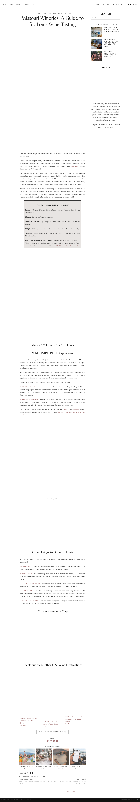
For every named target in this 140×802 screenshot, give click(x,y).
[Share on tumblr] (33, 773)
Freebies (35, 4)
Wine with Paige (12, 799)
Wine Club (117, 4)
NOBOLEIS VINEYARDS (29, 399)
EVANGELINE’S (26, 573)
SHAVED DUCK (26, 566)
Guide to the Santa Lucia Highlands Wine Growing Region (73, 719)
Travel (19, 4)
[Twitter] (126, 4)
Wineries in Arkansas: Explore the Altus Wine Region (70, 781)
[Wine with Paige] (70, 4)
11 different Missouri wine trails (67, 246)
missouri (24, 776)
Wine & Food (8, 4)
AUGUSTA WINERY (27, 387)
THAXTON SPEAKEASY (29, 600)
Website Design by (130, 799)
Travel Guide (40, 776)
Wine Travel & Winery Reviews (60, 13)
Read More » (23, 725)
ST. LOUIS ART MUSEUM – (30, 583)
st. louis (31, 776)
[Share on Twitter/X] (27, 773)
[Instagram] (128, 4)
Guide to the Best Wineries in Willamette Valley (35, 781)
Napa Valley (75, 166)
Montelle (75, 409)
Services (106, 4)
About (97, 4)
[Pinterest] (131, 4)
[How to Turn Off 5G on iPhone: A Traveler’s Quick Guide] (78, 757)
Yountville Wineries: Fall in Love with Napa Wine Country (28, 720)
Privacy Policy (70, 791)
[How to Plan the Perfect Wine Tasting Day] (44, 757)
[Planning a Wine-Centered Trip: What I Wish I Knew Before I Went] (61, 757)
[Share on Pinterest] (30, 773)
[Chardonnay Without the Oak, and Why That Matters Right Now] (96, 44)
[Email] (133, 4)
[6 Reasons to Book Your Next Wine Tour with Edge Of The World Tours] (96, 56)
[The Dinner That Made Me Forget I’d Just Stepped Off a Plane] (27, 757)
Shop (27, 4)
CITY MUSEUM (26, 590)
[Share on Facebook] (25, 773)
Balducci (65, 409)
